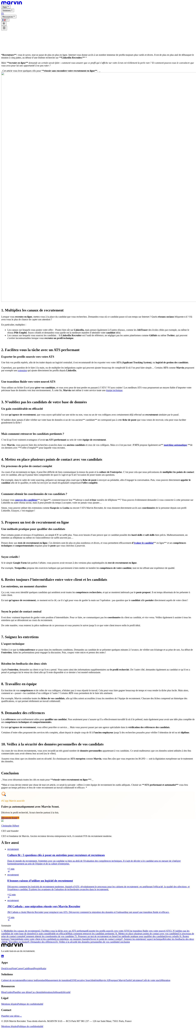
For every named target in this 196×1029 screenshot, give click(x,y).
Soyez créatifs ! (172, 936)
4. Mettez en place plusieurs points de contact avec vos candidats (147, 933)
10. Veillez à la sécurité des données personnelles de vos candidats (87, 942)
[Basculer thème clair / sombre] (3, 24)
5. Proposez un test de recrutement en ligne (96, 936)
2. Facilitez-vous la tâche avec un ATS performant (63, 931)
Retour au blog (10, 33)
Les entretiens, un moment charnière (72, 939)
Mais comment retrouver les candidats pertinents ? (92, 933)
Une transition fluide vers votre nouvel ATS (149, 931)
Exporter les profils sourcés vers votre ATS (107, 931)
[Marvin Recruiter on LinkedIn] (2, 956)
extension (22, 370)
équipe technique (114, 390)
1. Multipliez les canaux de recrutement (20, 931)
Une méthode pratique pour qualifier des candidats (141, 936)
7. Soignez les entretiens (133, 939)
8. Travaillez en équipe (17, 942)
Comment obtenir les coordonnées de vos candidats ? (49, 936)
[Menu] (4, 28)
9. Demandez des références (41, 942)
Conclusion (124, 942)
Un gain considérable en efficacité (51, 933)
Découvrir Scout (9, 817)
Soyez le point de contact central (106, 939)
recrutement (7, 36)
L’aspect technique (154, 939)
